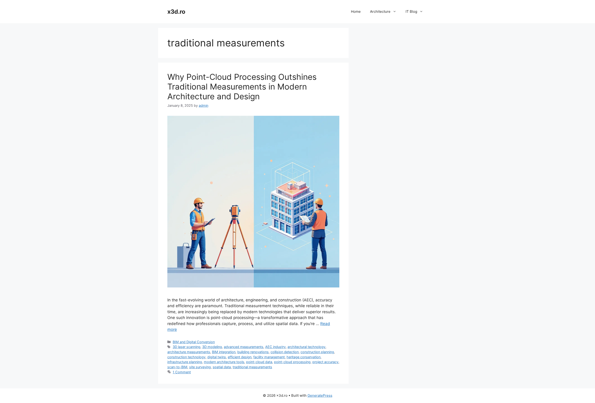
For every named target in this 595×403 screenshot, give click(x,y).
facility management (269, 357)
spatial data (222, 367)
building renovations (253, 352)
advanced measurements (243, 347)
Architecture (380, 11)
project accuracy (325, 362)
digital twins (216, 357)
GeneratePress (319, 395)
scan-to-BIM (177, 367)
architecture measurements (188, 352)
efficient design (239, 357)
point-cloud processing (292, 362)
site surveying (200, 367)
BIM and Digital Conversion (194, 342)
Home (356, 11)
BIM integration (223, 352)
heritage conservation (304, 357)
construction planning (317, 352)
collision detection (285, 352)
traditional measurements (252, 367)
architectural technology (306, 347)
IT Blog (411, 11)
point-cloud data (259, 362)
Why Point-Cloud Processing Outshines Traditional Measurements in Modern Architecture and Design (242, 86)
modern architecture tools (224, 362)
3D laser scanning (186, 347)
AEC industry (275, 347)
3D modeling (212, 347)
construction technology (186, 357)
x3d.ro (176, 11)
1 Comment (182, 372)
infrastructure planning (184, 362)
